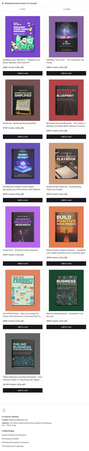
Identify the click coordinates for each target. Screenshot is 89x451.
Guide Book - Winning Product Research (20, 250)
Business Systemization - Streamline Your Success (64, 314)
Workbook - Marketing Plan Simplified (19, 123)
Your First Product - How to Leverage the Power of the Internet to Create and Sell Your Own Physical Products (22, 315)
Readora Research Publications (14, 435)
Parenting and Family (10, 439)
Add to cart (22, 73)
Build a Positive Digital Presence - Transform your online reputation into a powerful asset (66, 251)
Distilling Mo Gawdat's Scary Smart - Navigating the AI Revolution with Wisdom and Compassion (21, 188)
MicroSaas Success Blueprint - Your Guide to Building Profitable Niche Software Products (65, 124)
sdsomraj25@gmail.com (18, 420)
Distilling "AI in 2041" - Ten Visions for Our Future (65, 61)
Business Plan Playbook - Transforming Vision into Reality (63, 188)
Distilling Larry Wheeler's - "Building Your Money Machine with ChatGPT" (21, 61)
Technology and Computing (12, 446)
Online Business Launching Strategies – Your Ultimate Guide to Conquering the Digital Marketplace (22, 378)
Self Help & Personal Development (15, 442)
